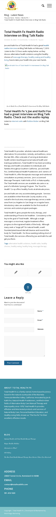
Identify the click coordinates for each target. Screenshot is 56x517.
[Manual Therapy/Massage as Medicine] (16, 272)
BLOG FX (34, 40)
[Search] (41, 5)
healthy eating (16, 246)
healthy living (27, 246)
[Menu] (48, 5)
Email (40, 320)
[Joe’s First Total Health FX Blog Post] (39, 272)
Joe (42, 40)
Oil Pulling (7, 453)
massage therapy (20, 57)
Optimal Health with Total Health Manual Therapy (20, 439)
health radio (36, 243)
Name (40, 311)
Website (40, 329)
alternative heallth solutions (19, 243)
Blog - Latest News (14, 14)
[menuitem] (41, 5)
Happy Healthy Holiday (11, 443)
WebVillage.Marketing (12, 513)
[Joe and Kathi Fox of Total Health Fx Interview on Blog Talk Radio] (28, 83)
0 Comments (22, 40)
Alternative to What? (10, 448)
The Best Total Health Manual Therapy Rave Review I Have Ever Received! (27, 457)
